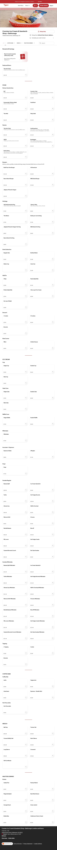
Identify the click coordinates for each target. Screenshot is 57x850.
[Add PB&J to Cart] (26, 348)
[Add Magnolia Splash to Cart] (26, 800)
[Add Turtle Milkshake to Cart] (26, 582)
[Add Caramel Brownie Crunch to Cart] (26, 556)
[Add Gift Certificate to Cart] (26, 767)
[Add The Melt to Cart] (26, 119)
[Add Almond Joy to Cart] (26, 512)
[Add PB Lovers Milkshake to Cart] (26, 627)
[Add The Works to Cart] (26, 222)
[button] (27, 5)
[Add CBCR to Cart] (26, 145)
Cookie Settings (38, 843)
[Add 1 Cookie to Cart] (26, 322)
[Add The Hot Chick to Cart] (26, 75)
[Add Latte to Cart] (26, 686)
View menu (4, 838)
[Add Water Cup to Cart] (26, 270)
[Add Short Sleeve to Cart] (53, 744)
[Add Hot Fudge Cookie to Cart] (53, 545)
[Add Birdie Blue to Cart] (26, 822)
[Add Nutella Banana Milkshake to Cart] (26, 616)
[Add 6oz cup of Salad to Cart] (26, 307)
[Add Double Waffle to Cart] (53, 424)
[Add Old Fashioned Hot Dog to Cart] (26, 210)
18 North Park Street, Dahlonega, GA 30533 (12, 832)
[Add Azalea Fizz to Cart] (26, 789)
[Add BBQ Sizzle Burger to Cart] (53, 185)
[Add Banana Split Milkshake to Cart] (26, 571)
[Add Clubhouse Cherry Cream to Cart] (53, 822)
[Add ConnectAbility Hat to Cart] (26, 744)
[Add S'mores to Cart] (53, 523)
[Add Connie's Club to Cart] (53, 97)
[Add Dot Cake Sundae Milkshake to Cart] (53, 638)
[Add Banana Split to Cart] (26, 490)
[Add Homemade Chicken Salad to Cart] (26, 108)
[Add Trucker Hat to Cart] (53, 733)
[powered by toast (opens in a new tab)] (7, 844)
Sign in (51, 5)
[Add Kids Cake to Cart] (26, 409)
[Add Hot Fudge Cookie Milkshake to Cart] (53, 627)
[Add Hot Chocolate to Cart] (26, 712)
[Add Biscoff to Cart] (53, 534)
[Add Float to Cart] (26, 473)
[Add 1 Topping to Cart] (26, 653)
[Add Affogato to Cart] (53, 457)
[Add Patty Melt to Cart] (53, 119)
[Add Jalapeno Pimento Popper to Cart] (26, 196)
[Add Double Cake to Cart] (53, 398)
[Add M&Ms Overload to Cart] (53, 512)
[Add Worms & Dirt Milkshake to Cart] (26, 605)
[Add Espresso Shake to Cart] (26, 457)
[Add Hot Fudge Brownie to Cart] (53, 501)
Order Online (44, 5)
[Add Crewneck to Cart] (53, 755)
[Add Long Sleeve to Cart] (26, 755)
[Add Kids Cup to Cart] (26, 383)
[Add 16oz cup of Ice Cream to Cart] (53, 296)
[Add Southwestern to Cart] (53, 134)
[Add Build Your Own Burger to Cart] (26, 173)
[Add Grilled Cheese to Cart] (53, 348)
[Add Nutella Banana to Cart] (26, 534)
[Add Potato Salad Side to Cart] (26, 296)
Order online (11, 838)
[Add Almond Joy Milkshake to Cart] (26, 593)
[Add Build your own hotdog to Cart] (53, 222)
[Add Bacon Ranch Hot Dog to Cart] (26, 244)
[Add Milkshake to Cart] (26, 440)
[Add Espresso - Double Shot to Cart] (53, 697)
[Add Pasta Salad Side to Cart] (53, 285)
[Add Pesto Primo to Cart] (26, 157)
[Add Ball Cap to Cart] (26, 733)
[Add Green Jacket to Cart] (53, 811)
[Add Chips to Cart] (26, 285)
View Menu (20, 5)
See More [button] (40, 1)
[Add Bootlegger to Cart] (53, 145)
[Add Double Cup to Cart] (53, 372)
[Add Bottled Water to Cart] (53, 259)
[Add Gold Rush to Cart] (53, 108)
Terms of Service (18, 843)
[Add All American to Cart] (53, 173)
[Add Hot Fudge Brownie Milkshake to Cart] (53, 582)
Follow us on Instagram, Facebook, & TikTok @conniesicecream (24, 2)
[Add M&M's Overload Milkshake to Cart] (53, 593)
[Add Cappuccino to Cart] (53, 686)
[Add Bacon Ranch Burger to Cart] (26, 185)
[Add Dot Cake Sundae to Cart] (53, 556)
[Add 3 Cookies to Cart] (53, 322)
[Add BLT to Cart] (26, 97)
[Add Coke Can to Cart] (53, 270)
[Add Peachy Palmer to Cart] (53, 789)
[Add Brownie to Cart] (26, 333)
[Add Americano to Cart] (26, 697)
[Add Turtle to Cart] (26, 501)
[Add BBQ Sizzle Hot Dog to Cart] (53, 233)
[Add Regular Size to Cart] (26, 259)
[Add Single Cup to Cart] (26, 372)
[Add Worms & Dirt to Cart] (26, 523)
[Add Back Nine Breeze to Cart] (53, 800)
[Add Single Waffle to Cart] (26, 424)
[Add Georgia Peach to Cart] (26, 811)
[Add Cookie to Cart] (53, 653)
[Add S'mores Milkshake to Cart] (53, 605)
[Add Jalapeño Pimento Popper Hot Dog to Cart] (26, 233)
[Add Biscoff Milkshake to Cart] (53, 616)
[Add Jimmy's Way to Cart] (53, 210)
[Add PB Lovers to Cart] (26, 545)
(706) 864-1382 (5, 830)
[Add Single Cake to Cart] (26, 398)
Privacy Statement (27, 843)
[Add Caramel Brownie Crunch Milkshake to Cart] (26, 638)
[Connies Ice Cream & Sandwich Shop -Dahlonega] (6, 5)
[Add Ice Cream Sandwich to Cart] (53, 490)
